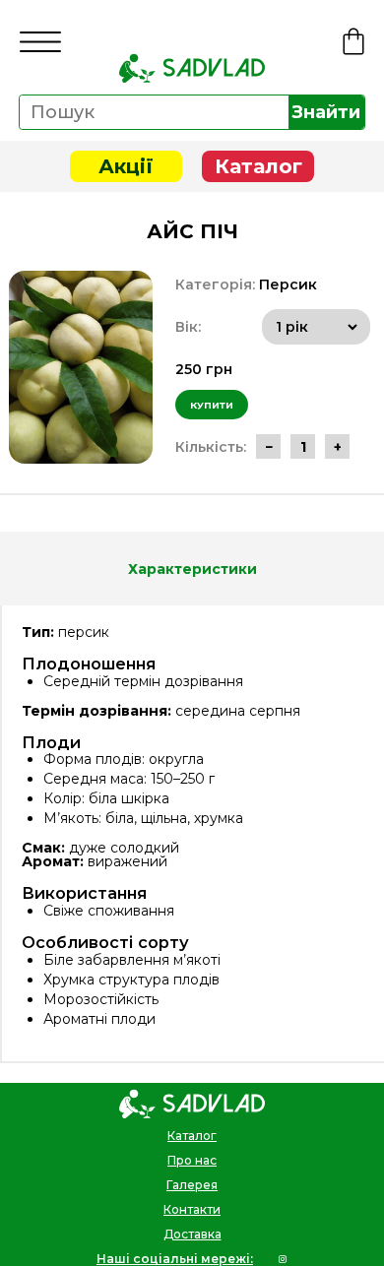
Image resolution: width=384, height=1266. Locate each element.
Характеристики (192, 569)
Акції (126, 166)
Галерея (192, 1184)
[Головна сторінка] (192, 67)
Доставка (192, 1234)
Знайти (325, 112)
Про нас (192, 1160)
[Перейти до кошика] (353, 41)
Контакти (192, 1209)
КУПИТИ (211, 405)
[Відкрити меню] (40, 42)
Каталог (258, 166)
